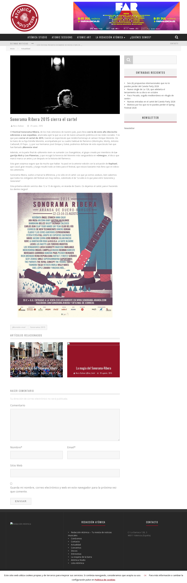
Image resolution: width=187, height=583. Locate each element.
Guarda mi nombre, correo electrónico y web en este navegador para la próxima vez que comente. (63, 489)
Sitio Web (16, 465)
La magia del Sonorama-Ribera (93, 368)
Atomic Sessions (62, 37)
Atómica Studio (37, 37)
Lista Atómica (77, 563)
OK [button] (145, 575)
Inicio (12, 48)
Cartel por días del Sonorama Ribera (36, 368)
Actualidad (76, 544)
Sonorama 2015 (37, 327)
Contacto (174, 43)
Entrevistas (76, 553)
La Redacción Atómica (109, 37)
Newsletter (129, 128)
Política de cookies (105, 579)
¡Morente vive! (19, 327)
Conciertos (76, 547)
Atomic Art (84, 37)
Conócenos (76, 538)
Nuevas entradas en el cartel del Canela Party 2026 (151, 101)
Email (71, 447)
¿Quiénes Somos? (140, 37)
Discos (74, 550)
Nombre (16, 447)
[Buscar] (177, 37)
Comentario (17, 405)
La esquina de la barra (81, 557)
